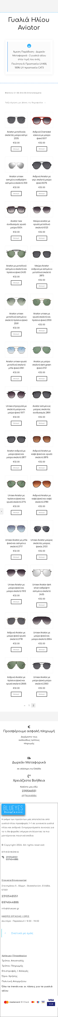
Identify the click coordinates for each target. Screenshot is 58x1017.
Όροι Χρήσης (10, 976)
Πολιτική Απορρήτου (14, 981)
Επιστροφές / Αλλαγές (15, 971)
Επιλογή (16, 149)
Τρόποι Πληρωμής (12, 966)
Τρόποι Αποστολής (13, 961)
